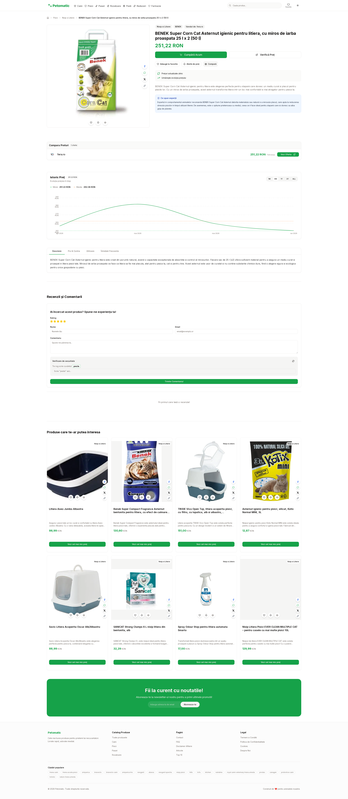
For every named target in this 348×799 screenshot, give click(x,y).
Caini (79, 6)
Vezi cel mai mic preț (86, 545)
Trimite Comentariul (174, 381)
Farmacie (156, 6)
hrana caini (54, 772)
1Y (282, 179)
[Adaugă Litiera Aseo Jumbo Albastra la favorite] (70, 497)
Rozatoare (115, 6)
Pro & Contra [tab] (74, 251)
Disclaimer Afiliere (184, 746)
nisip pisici (180, 772)
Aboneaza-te (190, 704)
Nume (53, 327)
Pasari (102, 6)
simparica (86, 772)
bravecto (98, 772)
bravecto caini (111, 772)
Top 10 (179, 755)
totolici (52, 777)
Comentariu (55, 338)
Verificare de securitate (63, 361)
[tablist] (174, 251)
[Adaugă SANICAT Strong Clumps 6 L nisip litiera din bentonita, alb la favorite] (135, 615)
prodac (262, 772)
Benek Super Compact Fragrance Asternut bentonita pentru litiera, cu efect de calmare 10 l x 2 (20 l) (140, 512)
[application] (174, 215)
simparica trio (127, 772)
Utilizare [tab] (90, 251)
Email (177, 327)
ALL (294, 179)
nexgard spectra (165, 772)
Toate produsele (119, 737)
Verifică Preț (279, 55)
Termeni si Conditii (248, 737)
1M (269, 179)
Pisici (90, 6)
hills (191, 772)
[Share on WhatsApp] (144, 72)
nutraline (219, 772)
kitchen (208, 772)
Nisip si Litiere (68, 18)
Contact (179, 737)
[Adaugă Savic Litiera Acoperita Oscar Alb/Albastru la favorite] (70, 615)
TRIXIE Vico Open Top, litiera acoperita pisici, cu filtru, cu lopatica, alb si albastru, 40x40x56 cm (205, 512)
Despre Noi (245, 750)
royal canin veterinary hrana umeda (241, 772)
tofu (199, 772)
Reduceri (141, 6)
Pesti (128, 6)
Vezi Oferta (290, 155)
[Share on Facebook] (144, 66)
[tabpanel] (174, 263)
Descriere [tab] (56, 251)
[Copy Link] (144, 86)
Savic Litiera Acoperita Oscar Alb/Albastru (74, 626)
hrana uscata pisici (70, 772)
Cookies (244, 746)
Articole (179, 750)
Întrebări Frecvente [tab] (110, 251)
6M (275, 179)
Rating (53, 318)
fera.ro (61, 154)
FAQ (178, 742)
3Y (287, 179)
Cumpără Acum (204, 55)
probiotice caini (287, 772)
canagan (273, 772)
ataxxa (151, 772)
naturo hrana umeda (67, 777)
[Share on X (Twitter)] (144, 79)
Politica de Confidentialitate (252, 742)
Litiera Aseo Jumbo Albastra (66, 509)
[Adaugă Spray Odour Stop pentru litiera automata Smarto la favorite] (199, 615)
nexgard (140, 772)
